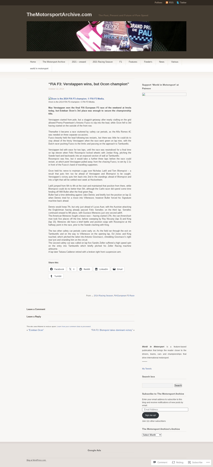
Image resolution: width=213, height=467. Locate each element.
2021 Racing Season (103, 62)
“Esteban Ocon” (36, 330)
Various (174, 62)
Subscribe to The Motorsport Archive (163, 393)
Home (33, 62)
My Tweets (147, 369)
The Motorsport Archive (54, 62)
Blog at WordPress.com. (36, 460)
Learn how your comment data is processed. (74, 326)
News (161, 62)
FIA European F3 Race (124, 295)
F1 (120, 62)
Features (133, 62)
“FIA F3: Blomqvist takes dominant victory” (112, 330)
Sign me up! (150, 415)
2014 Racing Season (103, 295)
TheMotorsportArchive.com (59, 14)
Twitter (183, 2)
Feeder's (148, 62)
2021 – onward (79, 62)
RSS (171, 2)
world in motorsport (39, 68)
